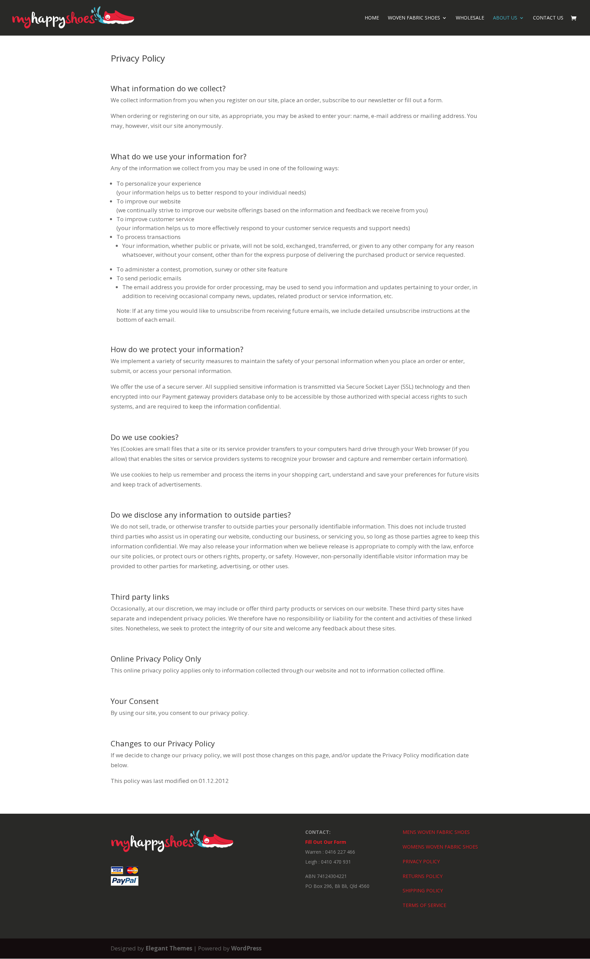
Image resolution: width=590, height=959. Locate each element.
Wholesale (470, 18)
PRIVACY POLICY (421, 861)
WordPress (246, 948)
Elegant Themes (168, 948)
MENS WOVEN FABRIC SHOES (436, 832)
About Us (505, 18)
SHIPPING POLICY (423, 890)
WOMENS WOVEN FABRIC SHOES (440, 846)
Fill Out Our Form (325, 842)
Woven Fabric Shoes (414, 18)
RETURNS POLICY (422, 876)
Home (372, 18)
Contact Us (548, 18)
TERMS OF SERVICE (424, 905)
